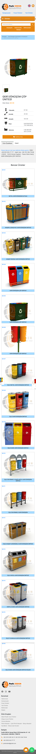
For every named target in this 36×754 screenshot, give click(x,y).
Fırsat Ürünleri (18, 13)
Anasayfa (9, 27)
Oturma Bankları (5, 721)
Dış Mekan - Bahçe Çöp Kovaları (10, 725)
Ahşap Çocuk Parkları (7, 719)
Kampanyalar (7, 13)
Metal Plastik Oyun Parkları (8, 716)
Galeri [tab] (17, 143)
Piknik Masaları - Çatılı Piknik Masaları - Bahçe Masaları (16, 723)
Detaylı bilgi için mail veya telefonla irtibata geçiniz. (15, 150)
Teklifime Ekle (19, 137)
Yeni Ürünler (29, 13)
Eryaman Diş (20, 752)
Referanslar (27, 27)
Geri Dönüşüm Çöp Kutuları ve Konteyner (17, 36)
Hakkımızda (18, 27)
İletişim (18, 29)
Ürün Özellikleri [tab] (7, 143)
